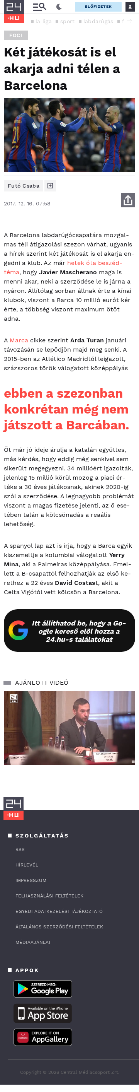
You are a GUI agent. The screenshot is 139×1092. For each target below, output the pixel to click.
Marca (19, 340)
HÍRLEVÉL (26, 865)
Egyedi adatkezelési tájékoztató (59, 911)
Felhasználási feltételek (49, 896)
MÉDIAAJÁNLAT (33, 942)
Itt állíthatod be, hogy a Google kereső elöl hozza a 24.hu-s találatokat (79, 631)
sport (67, 21)
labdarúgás (98, 21)
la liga (44, 21)
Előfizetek (98, 6)
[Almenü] (39, 7)
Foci (15, 35)
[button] (129, 21)
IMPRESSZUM (30, 880)
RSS (20, 849)
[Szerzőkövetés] (50, 185)
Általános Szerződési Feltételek (59, 927)
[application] (69, 728)
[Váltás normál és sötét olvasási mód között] (59, 7)
